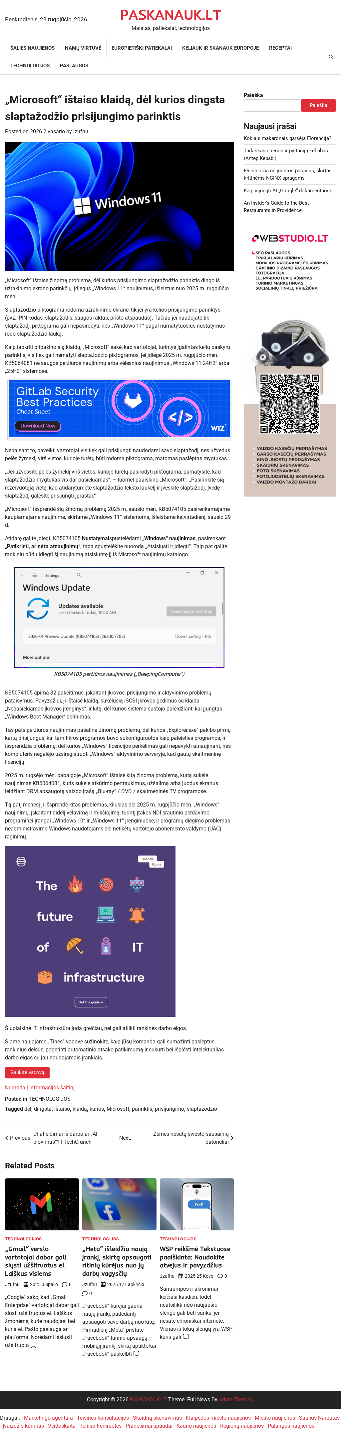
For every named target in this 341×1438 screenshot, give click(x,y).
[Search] (331, 57)
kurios (97, 1109)
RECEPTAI (280, 48)
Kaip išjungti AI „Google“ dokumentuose (288, 191)
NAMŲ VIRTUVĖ (83, 48)
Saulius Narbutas (319, 1418)
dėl (27, 1109)
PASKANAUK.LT (170, 14)
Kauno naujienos (196, 1426)
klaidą (80, 1109)
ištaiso (62, 1109)
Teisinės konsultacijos (103, 1418)
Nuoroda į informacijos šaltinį (40, 1087)
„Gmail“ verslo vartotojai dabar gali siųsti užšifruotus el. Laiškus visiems (35, 1261)
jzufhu (80, 131)
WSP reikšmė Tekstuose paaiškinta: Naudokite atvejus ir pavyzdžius (195, 1257)
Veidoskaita (62, 1426)
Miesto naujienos (275, 1418)
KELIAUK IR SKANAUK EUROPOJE (220, 48)
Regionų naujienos (242, 1426)
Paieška (253, 95)
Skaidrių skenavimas (157, 1418)
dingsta (43, 1109)
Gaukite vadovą (27, 1072)
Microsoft (118, 1109)
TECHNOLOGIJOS (30, 66)
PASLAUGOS (74, 66)
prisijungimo (169, 1109)
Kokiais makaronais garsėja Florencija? (287, 138)
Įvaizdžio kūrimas (23, 1426)
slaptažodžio (202, 1109)
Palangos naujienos (291, 1426)
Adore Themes (236, 1399)
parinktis (142, 1109)
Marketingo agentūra (48, 1418)
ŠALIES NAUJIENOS (32, 48)
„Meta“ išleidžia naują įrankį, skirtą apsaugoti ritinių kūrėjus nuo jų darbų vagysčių (117, 1261)
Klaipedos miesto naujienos (218, 1418)
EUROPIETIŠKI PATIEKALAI (142, 48)
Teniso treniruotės (101, 1426)
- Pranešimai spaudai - (149, 1426)
